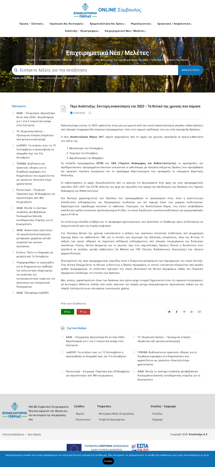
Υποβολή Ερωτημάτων (112, 419)
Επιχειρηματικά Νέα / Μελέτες (125, 30)
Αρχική (31, 60)
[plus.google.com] (192, 311)
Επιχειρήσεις (83, 60)
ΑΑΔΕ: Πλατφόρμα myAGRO (32, 292)
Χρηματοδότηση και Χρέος (107, 23)
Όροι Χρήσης (34, 434)
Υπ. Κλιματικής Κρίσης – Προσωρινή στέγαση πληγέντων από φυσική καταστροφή (35, 135)
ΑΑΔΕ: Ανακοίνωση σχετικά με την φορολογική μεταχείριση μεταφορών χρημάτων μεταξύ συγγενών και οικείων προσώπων (34, 238)
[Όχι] (210, 460)
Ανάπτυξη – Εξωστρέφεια (82, 30)
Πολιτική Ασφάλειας (13, 434)
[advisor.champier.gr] (199, 311)
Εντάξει (108, 461)
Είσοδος (157, 413)
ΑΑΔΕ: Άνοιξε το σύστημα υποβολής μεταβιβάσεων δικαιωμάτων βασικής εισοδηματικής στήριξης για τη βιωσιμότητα (34, 216)
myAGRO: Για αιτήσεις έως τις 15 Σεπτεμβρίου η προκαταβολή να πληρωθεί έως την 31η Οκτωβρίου (96, 354)
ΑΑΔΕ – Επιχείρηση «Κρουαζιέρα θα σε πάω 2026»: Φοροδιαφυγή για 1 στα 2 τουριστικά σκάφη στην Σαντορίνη (96, 341)
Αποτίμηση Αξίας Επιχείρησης (116, 413)
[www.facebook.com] (177, 311)
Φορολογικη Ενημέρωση (50, 78)
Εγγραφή (157, 419)
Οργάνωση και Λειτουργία (66, 23)
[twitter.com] (169, 311)
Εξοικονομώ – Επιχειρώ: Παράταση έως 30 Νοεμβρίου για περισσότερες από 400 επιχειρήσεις (98, 373)
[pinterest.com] (184, 311)
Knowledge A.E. (198, 434)
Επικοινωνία (83, 419)
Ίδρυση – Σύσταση (31, 23)
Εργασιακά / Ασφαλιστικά (174, 23)
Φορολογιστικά (141, 23)
